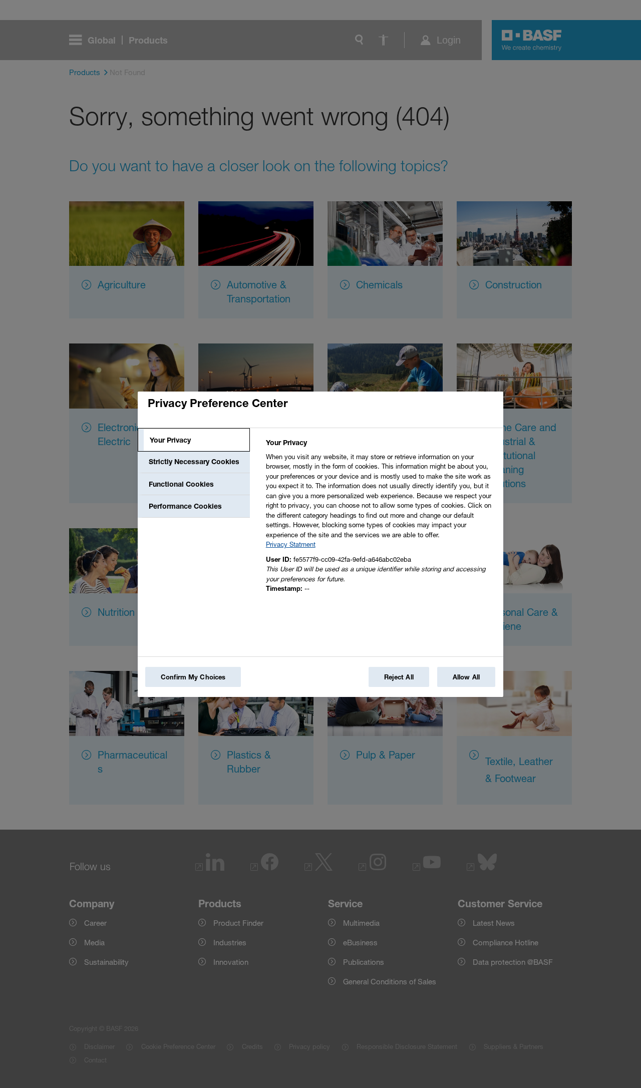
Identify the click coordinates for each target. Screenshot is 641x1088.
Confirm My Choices (193, 677)
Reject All (399, 677)
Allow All (466, 677)
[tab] (194, 440)
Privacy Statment (290, 544)
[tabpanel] (380, 518)
